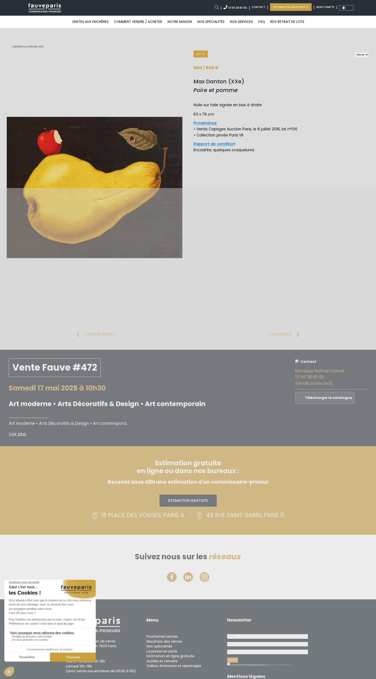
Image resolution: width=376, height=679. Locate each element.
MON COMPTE (325, 7)
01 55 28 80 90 (237, 8)
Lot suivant (280, 334)
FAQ (261, 21)
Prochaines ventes (162, 636)
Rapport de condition (214, 143)
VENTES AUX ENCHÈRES (90, 21)
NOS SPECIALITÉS (211, 21)
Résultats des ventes (164, 641)
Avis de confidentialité (280, 665)
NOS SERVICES (241, 21)
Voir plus (17, 434)
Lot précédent (99, 334)
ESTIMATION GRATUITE (290, 7)
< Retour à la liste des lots (27, 46)
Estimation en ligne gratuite (170, 656)
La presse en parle (161, 651)
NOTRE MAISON (180, 21)
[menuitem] (346, 7)
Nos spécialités (159, 646)
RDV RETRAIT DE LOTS (287, 21)
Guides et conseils (162, 661)
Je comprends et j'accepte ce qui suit (249, 665)
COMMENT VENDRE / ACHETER (138, 21)
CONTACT (258, 7)
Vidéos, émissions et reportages (173, 666)
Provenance (205, 123)
